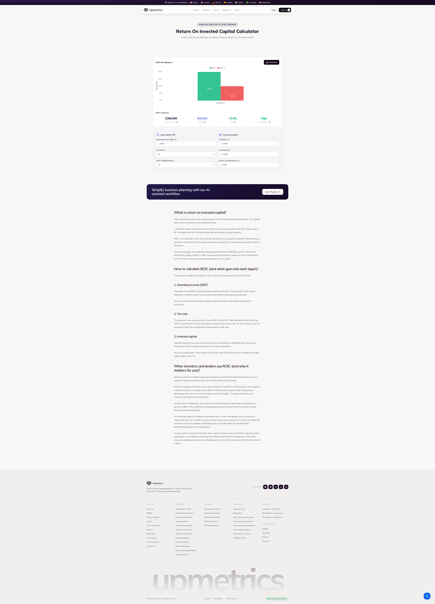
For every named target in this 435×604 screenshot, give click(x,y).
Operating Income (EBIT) (165, 140)
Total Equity (223, 150)
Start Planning (271, 192)
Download (272, 62)
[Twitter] (276, 487)
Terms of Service (231, 599)
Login (274, 10)
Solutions (206, 10)
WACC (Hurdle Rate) (164, 161)
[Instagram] (286, 487)
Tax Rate (159, 150)
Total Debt (223, 140)
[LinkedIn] (281, 487)
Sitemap (207, 599)
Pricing (236, 10)
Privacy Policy (218, 599)
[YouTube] (265, 487)
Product (196, 10)
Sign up (284, 10)
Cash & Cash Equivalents (228, 161)
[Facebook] (270, 487)
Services (216, 10)
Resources (226, 10)
